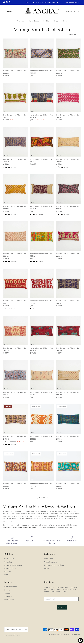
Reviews (7, 571)
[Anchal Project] (42, 11)
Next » (45, 497)
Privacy (66, 634)
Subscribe (62, 607)
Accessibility (76, 634)
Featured (20, 21)
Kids (56, 21)
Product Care (10, 568)
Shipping (8, 562)
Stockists (8, 596)
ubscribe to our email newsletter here (20, 527)
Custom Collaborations (54, 565)
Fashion (46, 21)
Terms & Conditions (55, 634)
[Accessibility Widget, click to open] (80, 640)
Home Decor (34, 21)
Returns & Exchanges (13, 565)
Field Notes (9, 599)
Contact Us (9, 558)
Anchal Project (14, 635)
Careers (7, 593)
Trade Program (50, 562)
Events (7, 590)
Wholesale (48, 558)
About (64, 21)
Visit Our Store (10, 586)
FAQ (6, 574)
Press (46, 568)
